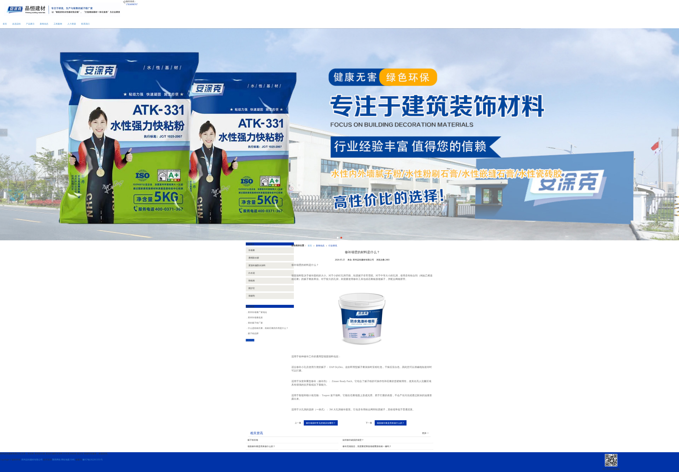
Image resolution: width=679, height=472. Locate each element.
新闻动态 (44, 24)
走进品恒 (16, 24)
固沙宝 (251, 288)
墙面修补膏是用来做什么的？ (390, 422)
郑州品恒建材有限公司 (32, 459)
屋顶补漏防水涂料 (256, 265)
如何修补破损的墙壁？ (353, 440)
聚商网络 (56, 459)
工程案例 (58, 24)
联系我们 (85, 24)
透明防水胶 (253, 258)
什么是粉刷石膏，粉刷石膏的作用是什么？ (268, 328)
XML (72, 459)
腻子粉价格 (253, 440)
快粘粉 (251, 280)
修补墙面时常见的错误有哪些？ (321, 422)
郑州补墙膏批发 (255, 317)
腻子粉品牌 (253, 333)
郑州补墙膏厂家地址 (257, 312)
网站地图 (65, 459)
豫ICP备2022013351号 (92, 459)
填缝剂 (251, 296)
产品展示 (30, 24)
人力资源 (71, 24)
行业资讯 (333, 245)
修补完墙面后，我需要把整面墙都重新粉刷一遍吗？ (367, 446)
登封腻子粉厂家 (255, 323)
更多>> (425, 433)
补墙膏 (251, 250)
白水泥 (251, 273)
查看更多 (250, 340)
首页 (5, 24)
